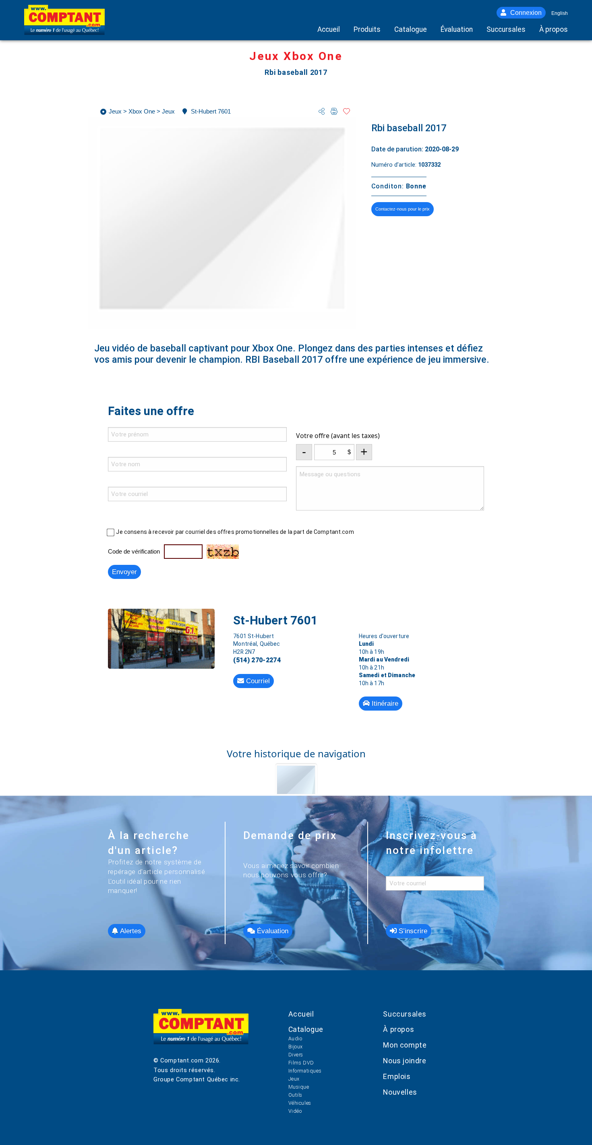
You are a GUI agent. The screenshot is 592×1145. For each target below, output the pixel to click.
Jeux (294, 1079)
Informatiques (305, 1071)
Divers (296, 1055)
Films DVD (301, 1063)
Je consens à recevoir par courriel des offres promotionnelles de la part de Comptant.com (235, 532)
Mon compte (404, 1045)
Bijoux (295, 1047)
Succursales (404, 1014)
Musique (298, 1087)
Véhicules (299, 1103)
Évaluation (271, 931)
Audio (295, 1038)
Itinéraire (384, 703)
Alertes (129, 931)
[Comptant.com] (200, 1032)
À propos (398, 1029)
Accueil (301, 1014)
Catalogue (305, 1029)
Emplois (396, 1077)
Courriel (257, 681)
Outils (295, 1095)
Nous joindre (404, 1061)
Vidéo (295, 1111)
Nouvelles (400, 1092)
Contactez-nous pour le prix (402, 209)
